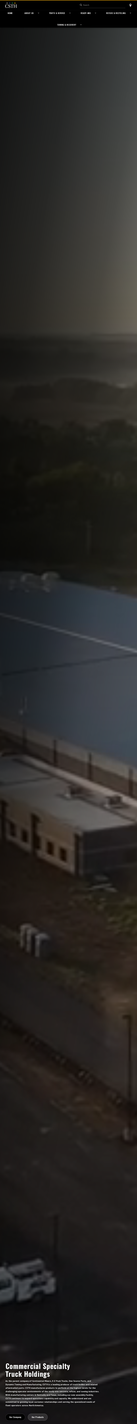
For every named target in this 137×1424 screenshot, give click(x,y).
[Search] (81, 5)
